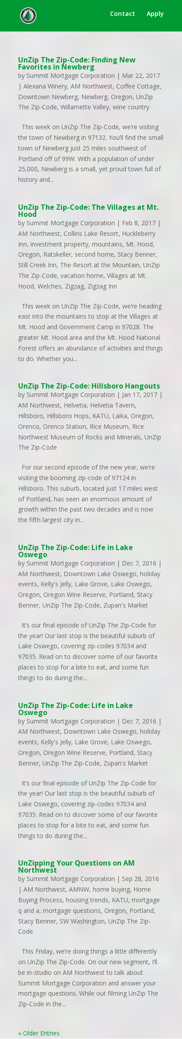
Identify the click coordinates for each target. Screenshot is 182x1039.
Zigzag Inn (102, 286)
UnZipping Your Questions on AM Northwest (76, 866)
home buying (111, 889)
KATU (100, 416)
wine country (131, 107)
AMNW (79, 889)
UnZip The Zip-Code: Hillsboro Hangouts (89, 386)
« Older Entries (39, 1033)
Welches (49, 286)
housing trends (87, 900)
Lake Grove (91, 584)
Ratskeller (57, 254)
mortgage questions (72, 910)
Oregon (122, 96)
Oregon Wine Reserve (74, 594)
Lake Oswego (130, 584)
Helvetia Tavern (112, 405)
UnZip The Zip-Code (71, 605)
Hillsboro (30, 416)
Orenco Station (64, 426)
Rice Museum (109, 426)
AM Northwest (92, 86)
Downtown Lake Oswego (100, 574)
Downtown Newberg (48, 96)
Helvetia (75, 405)
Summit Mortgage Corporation (71, 75)
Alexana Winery (45, 86)
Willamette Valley (85, 107)
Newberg (94, 96)
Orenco (28, 426)
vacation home (82, 275)
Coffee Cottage (138, 86)
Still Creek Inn (37, 265)
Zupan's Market (125, 605)
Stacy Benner (136, 254)
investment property (59, 244)
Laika (119, 416)
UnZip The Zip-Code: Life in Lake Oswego (75, 551)
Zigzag (74, 286)
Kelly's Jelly (56, 584)
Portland (121, 594)
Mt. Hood (139, 244)
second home (94, 254)
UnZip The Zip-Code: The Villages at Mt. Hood (88, 210)
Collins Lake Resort (91, 233)
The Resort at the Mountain (100, 265)
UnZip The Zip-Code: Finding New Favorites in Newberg (77, 63)
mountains (107, 244)
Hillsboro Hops (68, 416)
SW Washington (82, 921)
